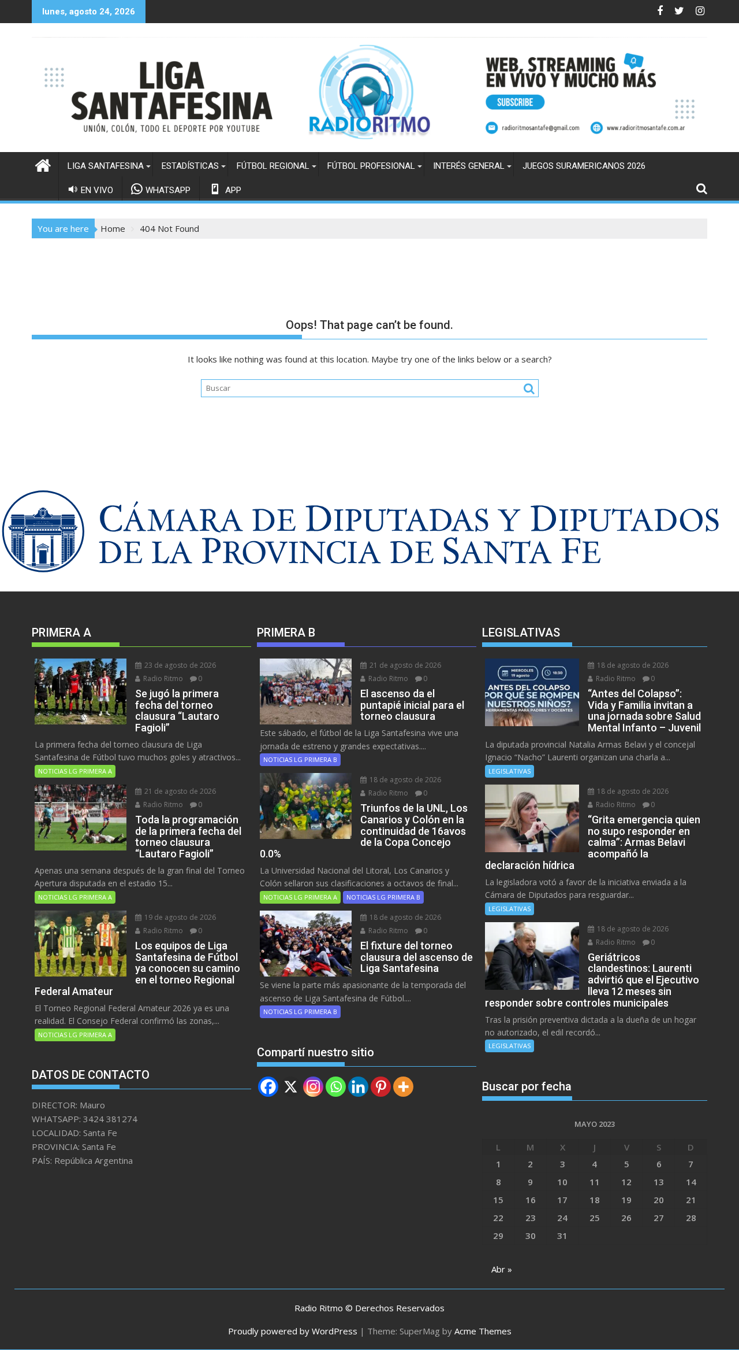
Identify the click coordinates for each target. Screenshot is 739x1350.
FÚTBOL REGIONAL (273, 166)
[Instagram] (313, 1087)
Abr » (501, 1269)
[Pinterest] (381, 1087)
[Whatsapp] (336, 1087)
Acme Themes (483, 1331)
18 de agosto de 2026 (404, 780)
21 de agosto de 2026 (179, 791)
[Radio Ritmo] (369, 145)
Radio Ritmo (162, 678)
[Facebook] (268, 1087)
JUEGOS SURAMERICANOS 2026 (583, 166)
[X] (291, 1087)
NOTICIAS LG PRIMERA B (300, 759)
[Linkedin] (358, 1087)
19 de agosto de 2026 (179, 917)
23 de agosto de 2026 (179, 665)
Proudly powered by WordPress (292, 1331)
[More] (403, 1087)
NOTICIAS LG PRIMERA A (75, 771)
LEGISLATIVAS (509, 771)
